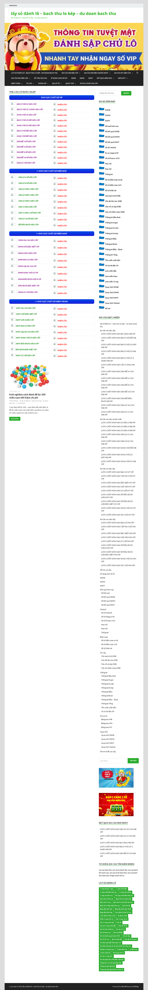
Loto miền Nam (111, 276)
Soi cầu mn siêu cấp (19, 78)
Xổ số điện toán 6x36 (113, 180)
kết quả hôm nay (112, 126)
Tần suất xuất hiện (112, 260)
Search (126, 93)
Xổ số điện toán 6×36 (109, 640)
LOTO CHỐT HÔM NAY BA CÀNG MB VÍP (118, 334)
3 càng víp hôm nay (106, 895)
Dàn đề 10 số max (131, 939)
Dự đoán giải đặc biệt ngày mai (110, 943)
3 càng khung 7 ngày (107, 889)
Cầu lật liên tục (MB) (113, 201)
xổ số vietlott (110, 147)
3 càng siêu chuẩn (125, 892)
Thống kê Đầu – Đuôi (113, 249)
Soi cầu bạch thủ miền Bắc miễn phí (111, 959)
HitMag (135, 986)
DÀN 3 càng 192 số (106, 919)
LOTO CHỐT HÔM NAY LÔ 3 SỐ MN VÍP (117, 541)
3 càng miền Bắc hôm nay (108, 892)
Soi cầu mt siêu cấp (122, 73)
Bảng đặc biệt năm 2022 (123, 909)
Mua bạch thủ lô (118, 953)
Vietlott (122, 78)
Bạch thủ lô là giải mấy (123, 899)
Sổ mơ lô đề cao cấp (89, 83)
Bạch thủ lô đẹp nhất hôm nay (110, 906)
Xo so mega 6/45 (111, 153)
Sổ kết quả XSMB (112, 131)
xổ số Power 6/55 (112, 158)
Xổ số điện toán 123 (113, 185)
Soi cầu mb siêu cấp (70, 73)
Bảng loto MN (106, 723)
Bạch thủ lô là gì (105, 902)
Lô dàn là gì (133, 949)
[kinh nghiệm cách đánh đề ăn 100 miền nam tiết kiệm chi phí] (29, 377)
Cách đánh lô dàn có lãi (107, 916)
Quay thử (70, 83)
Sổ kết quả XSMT (112, 142)
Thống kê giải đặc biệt (107, 966)
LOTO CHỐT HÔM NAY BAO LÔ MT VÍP (117, 472)
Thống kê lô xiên (112, 228)
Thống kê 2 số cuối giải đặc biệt (110, 963)
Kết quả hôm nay (104, 78)
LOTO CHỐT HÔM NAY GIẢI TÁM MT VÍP (118, 486)
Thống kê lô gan (111, 222)
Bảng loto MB (106, 719)
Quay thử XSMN (112, 292)
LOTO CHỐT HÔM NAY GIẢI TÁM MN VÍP (118, 537)
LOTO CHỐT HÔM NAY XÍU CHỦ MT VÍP (118, 515)
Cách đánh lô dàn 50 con (123, 912)
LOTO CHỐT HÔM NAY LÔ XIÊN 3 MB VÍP (118, 426)
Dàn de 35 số (120, 929)
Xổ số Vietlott (106, 613)
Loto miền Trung (111, 281)
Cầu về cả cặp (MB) (113, 206)
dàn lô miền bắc (117, 939)
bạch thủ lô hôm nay (106, 899)
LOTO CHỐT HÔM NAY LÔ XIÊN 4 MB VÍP (118, 430)
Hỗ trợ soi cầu (40, 78)
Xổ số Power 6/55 (108, 620)
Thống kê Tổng (111, 255)
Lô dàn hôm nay (122, 949)
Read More (14, 418)
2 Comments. (21, 403)
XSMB (73, 78)
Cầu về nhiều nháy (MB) (115, 212)
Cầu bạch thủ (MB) (112, 196)
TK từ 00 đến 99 (111, 265)
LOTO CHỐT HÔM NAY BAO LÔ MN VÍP (117, 522)
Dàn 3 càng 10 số (121, 919)
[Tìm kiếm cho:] (119, 760)
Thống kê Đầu (111, 239)
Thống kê (42, 83)
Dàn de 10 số (122, 926)
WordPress (126, 986)
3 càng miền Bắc (121, 889)
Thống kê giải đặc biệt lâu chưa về (111, 969)
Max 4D (108, 169)
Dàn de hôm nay (105, 932)
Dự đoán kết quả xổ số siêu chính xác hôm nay (115, 946)
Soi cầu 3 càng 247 (106, 956)
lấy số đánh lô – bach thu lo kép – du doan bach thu (63, 13)
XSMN (82, 78)
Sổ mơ (107, 308)
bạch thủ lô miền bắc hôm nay (123, 902)
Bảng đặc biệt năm (106, 909)
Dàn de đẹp (126, 936)
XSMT (90, 78)
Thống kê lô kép (111, 233)
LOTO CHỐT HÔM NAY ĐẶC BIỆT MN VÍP (118, 533)
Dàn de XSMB (117, 932)
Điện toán (15, 83)
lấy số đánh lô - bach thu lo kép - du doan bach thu (40, 986)
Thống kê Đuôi (111, 244)
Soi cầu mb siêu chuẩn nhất (96, 73)
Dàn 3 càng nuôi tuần (107, 922)
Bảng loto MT (106, 727)
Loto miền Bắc (111, 271)
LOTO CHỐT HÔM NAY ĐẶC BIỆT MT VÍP (118, 483)
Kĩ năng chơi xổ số (59, 78)
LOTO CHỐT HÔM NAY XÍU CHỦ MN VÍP (118, 565)
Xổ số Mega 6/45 (108, 617)
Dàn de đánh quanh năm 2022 (110, 936)
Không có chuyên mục (107, 949)
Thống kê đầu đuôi (112, 217)
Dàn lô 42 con (104, 939)
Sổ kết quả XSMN (112, 137)
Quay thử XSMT (112, 298)
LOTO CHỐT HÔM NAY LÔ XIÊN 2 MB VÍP (118, 422)
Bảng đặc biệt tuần (106, 912)
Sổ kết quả (105, 593)
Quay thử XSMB (112, 287)
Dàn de (119, 922)
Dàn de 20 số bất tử (106, 929)
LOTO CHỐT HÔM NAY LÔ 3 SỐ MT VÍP (117, 490)
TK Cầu (29, 83)
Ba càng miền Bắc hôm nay (124, 895)
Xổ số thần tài (110, 190)
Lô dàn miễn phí (105, 953)
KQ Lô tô (56, 83)
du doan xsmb (122, 916)
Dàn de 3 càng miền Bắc (108, 926)
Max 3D (108, 163)
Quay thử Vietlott (112, 303)
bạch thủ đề (126, 906)
